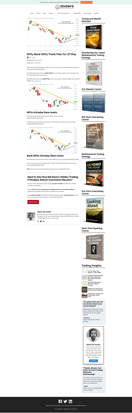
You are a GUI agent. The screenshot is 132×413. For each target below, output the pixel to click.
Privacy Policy (59, 409)
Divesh (33, 57)
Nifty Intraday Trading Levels (65, 173)
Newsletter (77, 13)
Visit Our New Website (86, 2)
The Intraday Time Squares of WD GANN (94, 271)
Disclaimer (67, 409)
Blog (44, 13)
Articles (51, 13)
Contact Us (74, 409)
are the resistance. (36, 81)
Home (32, 13)
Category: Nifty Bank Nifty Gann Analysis (42, 50)
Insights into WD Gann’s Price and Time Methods (95, 289)
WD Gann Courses (63, 13)
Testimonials (87, 13)
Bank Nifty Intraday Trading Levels (36, 173)
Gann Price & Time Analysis (51, 173)
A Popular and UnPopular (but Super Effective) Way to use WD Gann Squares (95, 278)
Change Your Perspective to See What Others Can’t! (95, 295)
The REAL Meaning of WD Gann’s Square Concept (94, 283)
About (38, 13)
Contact (96, 13)
